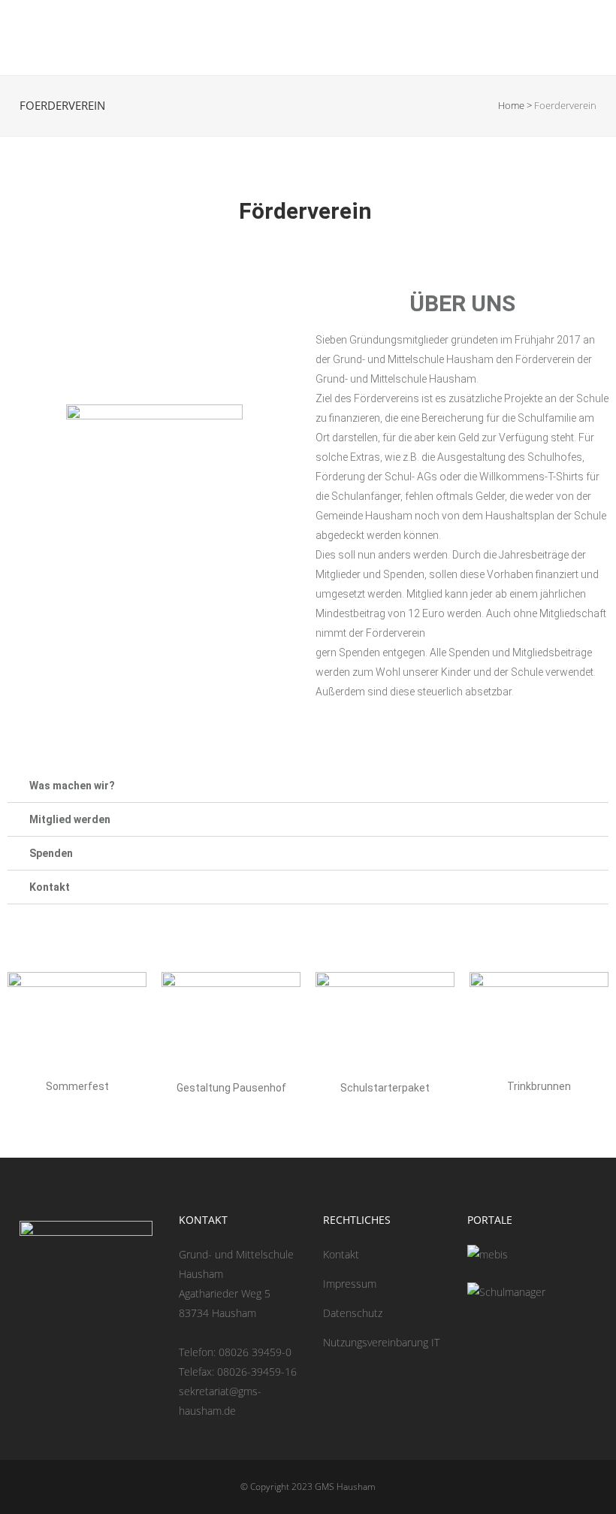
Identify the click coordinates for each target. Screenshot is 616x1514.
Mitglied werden (69, 819)
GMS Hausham (345, 1486)
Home (511, 105)
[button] (308, 786)
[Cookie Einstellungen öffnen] (33, 1495)
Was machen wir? (72, 786)
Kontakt (49, 887)
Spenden (51, 853)
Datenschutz (352, 1313)
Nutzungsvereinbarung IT (381, 1342)
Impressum (349, 1283)
